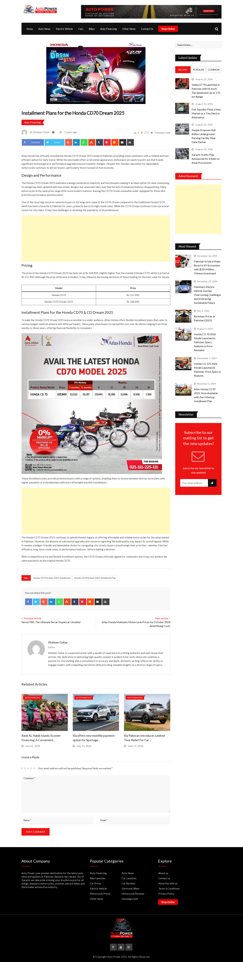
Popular (198, 69)
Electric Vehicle (64, 28)
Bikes (92, 28)
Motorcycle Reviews (133, 893)
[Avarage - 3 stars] (28, 768)
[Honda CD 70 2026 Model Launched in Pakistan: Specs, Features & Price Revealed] (183, 334)
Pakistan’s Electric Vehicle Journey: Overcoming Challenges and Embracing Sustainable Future (207, 294)
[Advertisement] (95, 238)
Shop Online (168, 28)
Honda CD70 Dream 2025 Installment (51, 578)
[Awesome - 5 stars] (34, 768)
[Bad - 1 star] (21, 768)
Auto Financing (108, 28)
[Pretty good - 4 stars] (31, 768)
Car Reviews (128, 883)
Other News (129, 28)
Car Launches (129, 878)
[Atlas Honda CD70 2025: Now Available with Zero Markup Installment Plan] (183, 389)
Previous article (32, 618)
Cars (80, 28)
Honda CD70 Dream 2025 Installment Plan (95, 578)
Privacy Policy (166, 893)
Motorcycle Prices (100, 893)
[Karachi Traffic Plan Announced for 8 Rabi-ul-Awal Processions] (182, 153)
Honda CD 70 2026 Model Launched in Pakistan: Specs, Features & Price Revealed (205, 342)
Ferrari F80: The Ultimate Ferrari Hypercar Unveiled (50, 622)
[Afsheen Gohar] (54, 132)
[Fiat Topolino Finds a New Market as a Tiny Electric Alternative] (182, 108)
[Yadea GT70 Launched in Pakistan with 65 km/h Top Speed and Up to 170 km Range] (182, 83)
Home (29, 28)
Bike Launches (97, 878)
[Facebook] (28, 601)
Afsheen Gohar (58, 642)
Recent (182, 69)
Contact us (164, 878)
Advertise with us (167, 883)
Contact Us (147, 28)
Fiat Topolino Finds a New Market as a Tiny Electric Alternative (206, 113)
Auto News (44, 28)
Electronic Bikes (130, 888)
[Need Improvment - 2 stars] (25, 768)
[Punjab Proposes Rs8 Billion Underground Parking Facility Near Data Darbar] (182, 129)
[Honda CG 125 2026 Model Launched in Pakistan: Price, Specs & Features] (183, 363)
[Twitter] (36, 601)
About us (163, 873)
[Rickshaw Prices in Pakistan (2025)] (183, 316)
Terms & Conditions (169, 888)
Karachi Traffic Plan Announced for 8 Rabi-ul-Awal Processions (206, 158)
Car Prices (95, 883)
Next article (161, 618)
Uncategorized (130, 898)
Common (213, 69)
